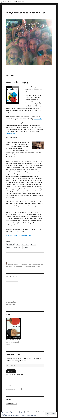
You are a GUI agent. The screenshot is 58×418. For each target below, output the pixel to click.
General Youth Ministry (32, 263)
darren (25, 264)
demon (29, 264)
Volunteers (15, 264)
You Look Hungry (17, 82)
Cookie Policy (33, 415)
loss (7, 266)
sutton (19, 266)
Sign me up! (11, 371)
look (39, 264)
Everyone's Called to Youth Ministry (25, 12)
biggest (22, 264)
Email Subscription (13, 354)
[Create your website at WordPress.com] (29, 1)
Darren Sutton (11, 263)
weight (29, 266)
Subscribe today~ (11, 133)
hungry (36, 264)
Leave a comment (38, 266)
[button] (14, 95)
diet (33, 264)
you (32, 266)
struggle (16, 266)
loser (42, 264)
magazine (10, 266)
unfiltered (24, 266)
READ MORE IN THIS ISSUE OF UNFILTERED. (19, 235)
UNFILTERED (38, 119)
